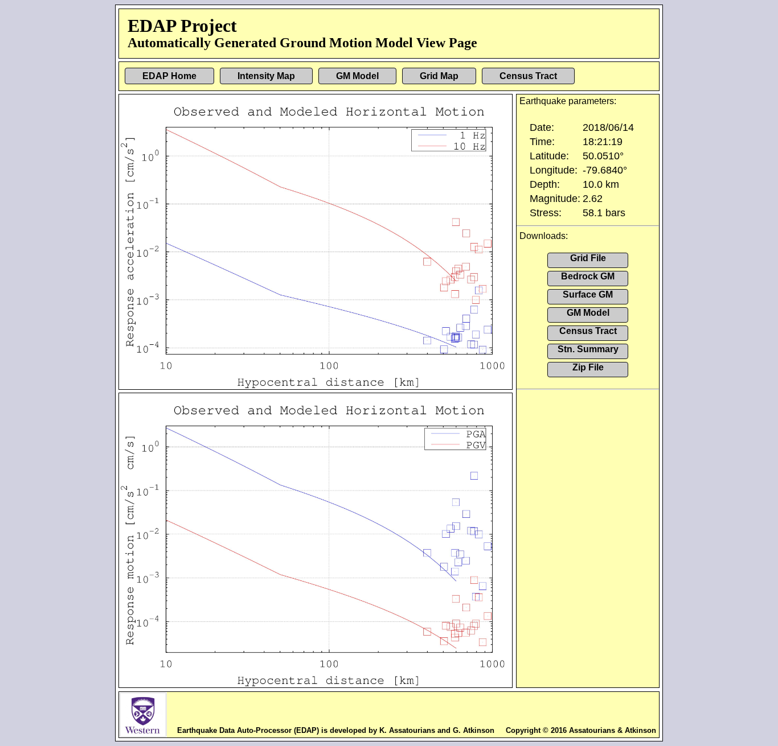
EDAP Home (169, 76)
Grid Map (439, 76)
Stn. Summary (588, 349)
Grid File (588, 258)
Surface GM (588, 294)
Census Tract (528, 76)
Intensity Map (266, 76)
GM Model (357, 76)
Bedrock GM (588, 276)
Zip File (588, 367)
